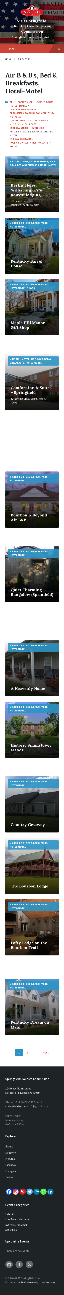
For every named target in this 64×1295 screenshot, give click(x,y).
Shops (13, 146)
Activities (11, 1230)
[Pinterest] (23, 1192)
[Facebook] (9, 1192)
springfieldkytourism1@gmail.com (26, 1106)
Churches (30, 124)
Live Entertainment (17, 1219)
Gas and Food (18, 120)
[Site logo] (32, 15)
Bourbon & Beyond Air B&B (29, 517)
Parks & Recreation (21, 139)
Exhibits (10, 1214)
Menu (12, 49)
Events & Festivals (16, 1224)
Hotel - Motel (18, 105)
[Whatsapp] (43, 1192)
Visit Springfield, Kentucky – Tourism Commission (32, 26)
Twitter (9, 1177)
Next (46, 1052)
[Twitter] (29, 1192)
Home (8, 59)
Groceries (38, 127)
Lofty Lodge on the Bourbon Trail (29, 945)
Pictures (10, 1158)
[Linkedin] (50, 1192)
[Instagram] (16, 1192)
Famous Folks (44, 102)
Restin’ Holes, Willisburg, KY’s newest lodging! (26, 190)
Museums (15, 124)
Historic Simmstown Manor (31, 748)
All (12, 102)
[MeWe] (36, 1192)
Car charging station (23, 109)
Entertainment (19, 127)
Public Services (19, 142)
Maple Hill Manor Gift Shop (28, 325)
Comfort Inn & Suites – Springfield (31, 390)
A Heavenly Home (28, 688)
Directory (24, 59)
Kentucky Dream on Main (30, 1025)
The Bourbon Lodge (29, 886)
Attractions (38, 120)
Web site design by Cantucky (38, 1282)
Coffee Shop (25, 102)
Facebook (10, 1165)
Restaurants (40, 142)
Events (9, 1146)
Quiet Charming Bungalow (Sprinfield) (32, 592)
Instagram (11, 1171)
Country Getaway (28, 824)
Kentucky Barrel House (26, 264)
